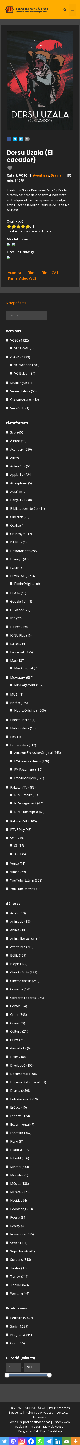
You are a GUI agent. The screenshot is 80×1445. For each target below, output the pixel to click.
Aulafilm (19, 492)
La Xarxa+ (21, 652)
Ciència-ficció (23, 972)
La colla (19, 644)
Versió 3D (19, 408)
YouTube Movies (25, 889)
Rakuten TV (23, 787)
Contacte (63, 1412)
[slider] (7, 1375)
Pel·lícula (21, 1318)
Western (19, 1293)
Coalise (17, 525)
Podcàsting (21, 1209)
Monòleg (19, 1175)
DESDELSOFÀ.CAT (34, 1408)
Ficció (17, 1141)
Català (20, 357)
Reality (17, 1226)
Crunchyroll (21, 534)
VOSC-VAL (24, 348)
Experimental (22, 1124)
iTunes (19, 627)
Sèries (18, 1243)
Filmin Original (27, 583)
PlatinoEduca (23, 728)
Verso (17, 863)
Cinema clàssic (24, 981)
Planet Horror (22, 720)
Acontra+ (21, 449)
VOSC (19, 340)
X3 (20, 854)
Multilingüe (22, 383)
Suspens (20, 1260)
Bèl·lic (18, 955)
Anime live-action (26, 938)
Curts (17, 1040)
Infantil (19, 1158)
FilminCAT (22, 576)
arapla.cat (20, 1426)
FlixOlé (18, 593)
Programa (21, 1335)
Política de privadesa (39, 1412)
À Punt (18, 441)
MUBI (16, 694)
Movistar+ (21, 677)
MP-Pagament (28, 685)
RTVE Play (20, 829)
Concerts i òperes (27, 998)
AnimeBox (20, 466)
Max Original (25, 668)
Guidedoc (20, 610)
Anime (19, 930)
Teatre (18, 1268)
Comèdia (21, 989)
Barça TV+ (21, 500)
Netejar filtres (16, 303)
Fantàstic (20, 1133)
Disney (18, 1057)
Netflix (19, 703)
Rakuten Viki (23, 821)
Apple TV (21, 474)
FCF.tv (16, 568)
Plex (15, 737)
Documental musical (28, 1082)
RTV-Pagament (29, 803)
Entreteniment (24, 1099)
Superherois (22, 1251)
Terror (19, 1276)
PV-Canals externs (31, 761)
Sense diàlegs (23, 391)
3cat (17, 432)
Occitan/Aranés (24, 399)
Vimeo (18, 872)
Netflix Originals (30, 710)
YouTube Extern (26, 880)
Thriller (19, 1285)
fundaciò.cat (42, 1422)
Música (19, 1184)
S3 (19, 845)
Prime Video (23, 745)
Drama (56, 175)
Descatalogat (24, 551)
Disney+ (19, 559)
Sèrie (19, 1326)
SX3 (17, 838)
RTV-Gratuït (26, 795)
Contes (18, 1006)
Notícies (18, 1200)
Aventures (41, 175)
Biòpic (18, 964)
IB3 (16, 618)
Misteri (19, 1167)
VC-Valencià (26, 365)
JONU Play (21, 635)
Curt (17, 1343)
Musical (20, 1192)
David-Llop (54, 1431)
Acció (18, 913)
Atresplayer (21, 483)
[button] (9, 139)
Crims (18, 1014)
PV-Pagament (28, 769)
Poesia (18, 1217)
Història (20, 1150)
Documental (24, 1074)
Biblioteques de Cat (27, 508)
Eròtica (18, 1107)
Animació (21, 921)
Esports (20, 1116)
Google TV (21, 601)
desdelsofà (20, 1048)
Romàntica (22, 1234)
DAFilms (18, 542)
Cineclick (19, 517)
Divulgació (22, 1065)
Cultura (19, 1031)
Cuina (17, 1023)
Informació (40, 1417)
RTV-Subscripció (29, 812)
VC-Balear (24, 373)
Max (17, 660)
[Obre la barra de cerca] (65, 10)
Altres (17, 458)
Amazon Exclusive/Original (37, 753)
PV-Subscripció (29, 778)
